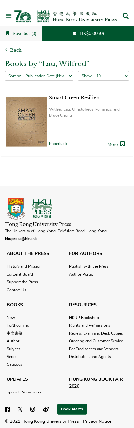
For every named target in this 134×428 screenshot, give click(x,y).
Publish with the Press (89, 266)
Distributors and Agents (90, 356)
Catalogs (14, 364)
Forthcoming (18, 325)
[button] (125, 16)
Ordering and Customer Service (96, 341)
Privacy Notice (97, 421)
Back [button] (15, 50)
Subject (13, 348)
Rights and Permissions (89, 325)
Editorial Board (20, 274)
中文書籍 (14, 333)
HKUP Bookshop (84, 317)
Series (12, 356)
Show (87, 75)
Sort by (14, 75)
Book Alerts (72, 409)
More (112, 144)
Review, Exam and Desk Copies (96, 333)
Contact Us (16, 289)
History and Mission (24, 266)
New (11, 317)
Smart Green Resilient (75, 98)
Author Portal (81, 274)
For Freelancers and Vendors (94, 348)
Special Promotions (24, 392)
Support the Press (22, 282)
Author (13, 341)
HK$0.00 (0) (91, 33)
